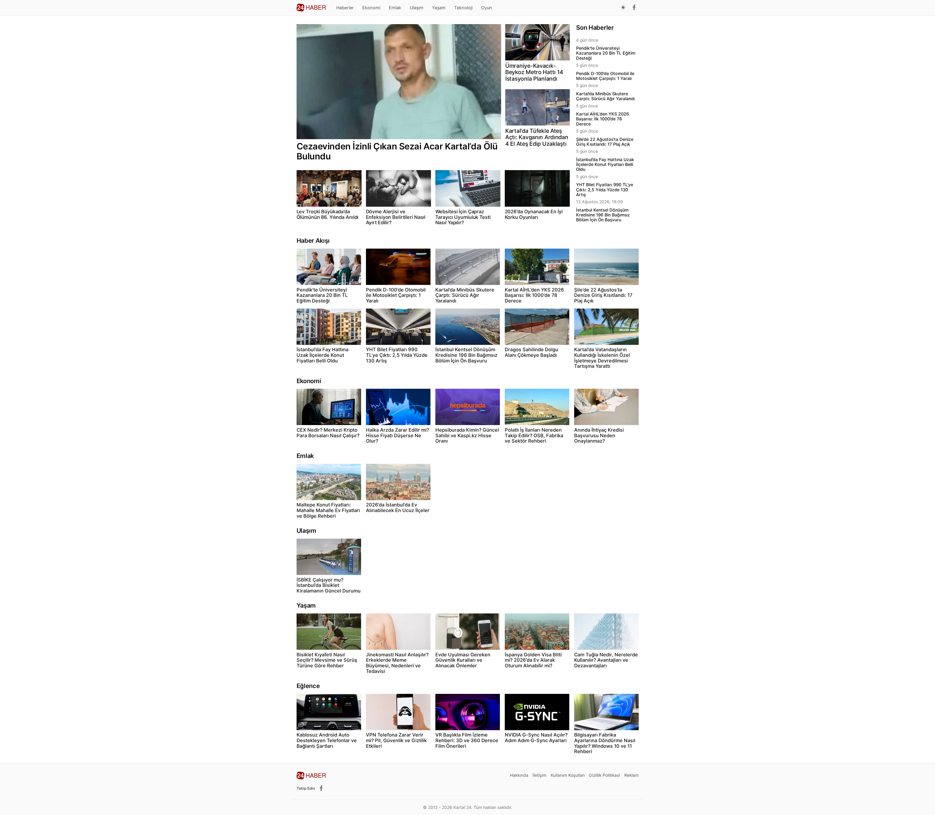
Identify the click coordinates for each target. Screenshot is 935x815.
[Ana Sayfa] (311, 7)
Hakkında (519, 775)
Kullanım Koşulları (568, 775)
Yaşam (439, 7)
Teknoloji (463, 7)
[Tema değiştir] (623, 7)
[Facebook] (634, 8)
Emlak (395, 7)
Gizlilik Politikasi (604, 775)
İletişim (539, 775)
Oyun (486, 7)
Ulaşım (416, 7)
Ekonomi (371, 7)
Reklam (631, 775)
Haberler (345, 7)
